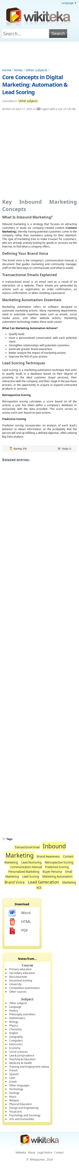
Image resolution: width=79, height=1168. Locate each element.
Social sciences (18, 1052)
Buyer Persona (52, 872)
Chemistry (15, 1029)
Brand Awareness (48, 856)
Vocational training (20, 980)
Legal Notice (44, 1152)
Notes (18, 70)
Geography (16, 1037)
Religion (14, 1100)
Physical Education (20, 1104)
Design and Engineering (23, 1108)
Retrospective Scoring (59, 862)
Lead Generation (43, 882)
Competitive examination (24, 988)
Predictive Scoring (57, 867)
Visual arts (15, 1111)
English (13, 1033)
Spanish (14, 1074)
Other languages (19, 1085)
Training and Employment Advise (29, 1067)
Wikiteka (21, 1152)
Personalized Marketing (23, 872)
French (13, 1070)
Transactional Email (27, 847)
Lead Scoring (30, 876)
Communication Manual (26, 867)
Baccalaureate (18, 977)
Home (6, 70)
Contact (59, 1152)
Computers (16, 1040)
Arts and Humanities (21, 1119)
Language (15, 1007)
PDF (24, 930)
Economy (14, 1048)
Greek (13, 1082)
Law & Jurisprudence (21, 1055)
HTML (26, 921)
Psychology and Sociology (24, 1115)
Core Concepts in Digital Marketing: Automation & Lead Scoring (35, 84)
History (13, 1010)
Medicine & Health (20, 1063)
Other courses (18, 992)
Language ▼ (69, 3)
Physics (13, 1025)
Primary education (20, 969)
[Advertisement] (39, 54)
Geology (14, 1093)
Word (26, 912)
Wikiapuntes (37, 1159)
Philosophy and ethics (22, 1014)
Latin (12, 1078)
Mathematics (17, 1018)
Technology (16, 1089)
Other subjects (36, 70)
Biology (13, 1022)
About (31, 1152)
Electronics (16, 1044)
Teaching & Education (22, 1059)
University (15, 984)
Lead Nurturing (31, 862)
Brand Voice (15, 882)
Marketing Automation (57, 876)
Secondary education (22, 973)
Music (12, 1096)
